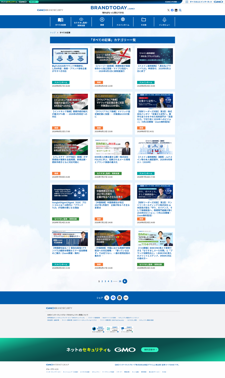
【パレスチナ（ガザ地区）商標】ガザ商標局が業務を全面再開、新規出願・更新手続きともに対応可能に (70, 159)
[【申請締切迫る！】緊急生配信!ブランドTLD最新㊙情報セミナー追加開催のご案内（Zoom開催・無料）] (70, 238)
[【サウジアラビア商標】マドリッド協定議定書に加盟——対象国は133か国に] (112, 101)
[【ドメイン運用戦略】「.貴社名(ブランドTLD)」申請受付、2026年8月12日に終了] (155, 56)
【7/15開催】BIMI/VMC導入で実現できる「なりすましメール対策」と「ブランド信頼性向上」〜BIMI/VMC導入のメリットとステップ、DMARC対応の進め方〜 (155, 253)
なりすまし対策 (132, 320)
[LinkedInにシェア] (119, 297)
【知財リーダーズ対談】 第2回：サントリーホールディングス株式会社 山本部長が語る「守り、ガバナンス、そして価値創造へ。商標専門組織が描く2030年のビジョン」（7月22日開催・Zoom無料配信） (155, 209)
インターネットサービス (53, 372)
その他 (164, 372)
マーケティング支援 (108, 372)
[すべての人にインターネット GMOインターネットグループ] (207, 2)
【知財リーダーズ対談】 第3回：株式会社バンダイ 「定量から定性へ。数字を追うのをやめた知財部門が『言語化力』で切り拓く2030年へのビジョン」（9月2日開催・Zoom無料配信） (155, 116)
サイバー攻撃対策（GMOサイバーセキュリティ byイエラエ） (80, 320)
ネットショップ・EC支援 (70, 372)
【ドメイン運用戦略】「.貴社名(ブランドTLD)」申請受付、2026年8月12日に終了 (154, 68)
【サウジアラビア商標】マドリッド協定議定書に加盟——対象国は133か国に (112, 114)
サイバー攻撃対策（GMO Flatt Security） (112, 320)
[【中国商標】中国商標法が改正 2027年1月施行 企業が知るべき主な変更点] (112, 193)
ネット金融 (135, 372)
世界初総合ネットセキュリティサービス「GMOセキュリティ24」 (66, 317)
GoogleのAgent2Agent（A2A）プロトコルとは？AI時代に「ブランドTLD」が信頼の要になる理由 (69, 205)
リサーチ (119, 372)
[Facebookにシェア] (113, 297)
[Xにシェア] (106, 297)
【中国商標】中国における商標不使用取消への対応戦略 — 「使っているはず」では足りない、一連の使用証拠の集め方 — (112, 252)
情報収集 (126, 372)
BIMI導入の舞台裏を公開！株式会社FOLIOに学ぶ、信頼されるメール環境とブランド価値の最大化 (112, 159)
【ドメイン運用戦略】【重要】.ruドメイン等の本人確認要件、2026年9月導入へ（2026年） (154, 159)
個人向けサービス (154, 372)
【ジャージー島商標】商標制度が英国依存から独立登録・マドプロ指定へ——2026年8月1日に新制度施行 (112, 68)
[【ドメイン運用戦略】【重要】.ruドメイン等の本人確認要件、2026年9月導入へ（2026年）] (155, 147)
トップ (52, 33)
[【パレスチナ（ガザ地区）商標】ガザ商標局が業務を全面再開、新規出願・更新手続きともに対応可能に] (70, 147)
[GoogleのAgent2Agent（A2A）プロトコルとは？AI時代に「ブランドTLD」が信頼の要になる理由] (70, 193)
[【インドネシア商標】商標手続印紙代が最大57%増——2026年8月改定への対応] (70, 101)
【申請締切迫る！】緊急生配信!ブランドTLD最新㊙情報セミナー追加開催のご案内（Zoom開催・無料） (69, 250)
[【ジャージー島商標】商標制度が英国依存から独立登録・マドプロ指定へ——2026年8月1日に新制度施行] (112, 56)
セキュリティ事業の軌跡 (146, 320)
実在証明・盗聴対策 (53, 320)
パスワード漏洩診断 (94, 317)
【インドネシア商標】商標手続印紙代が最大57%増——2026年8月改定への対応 (70, 114)
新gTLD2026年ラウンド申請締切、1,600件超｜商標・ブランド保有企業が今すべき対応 (69, 68)
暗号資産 (143, 372)
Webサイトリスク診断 (109, 317)
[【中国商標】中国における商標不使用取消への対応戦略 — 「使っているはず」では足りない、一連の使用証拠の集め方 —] (112, 238)
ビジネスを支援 (84, 372)
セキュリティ (96, 372)
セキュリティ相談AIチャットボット (128, 317)
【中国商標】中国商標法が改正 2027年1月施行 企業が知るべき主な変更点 (112, 205)
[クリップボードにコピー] (125, 297)
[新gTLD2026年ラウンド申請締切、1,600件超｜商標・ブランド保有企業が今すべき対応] (70, 56)
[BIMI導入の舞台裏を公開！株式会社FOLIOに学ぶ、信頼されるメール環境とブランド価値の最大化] (112, 147)
